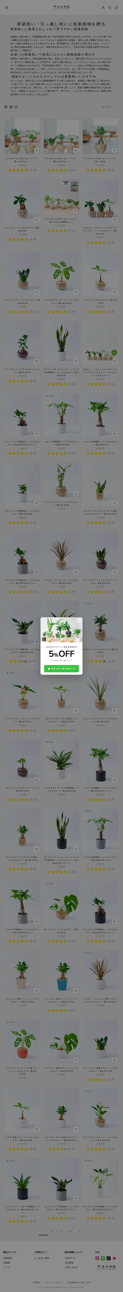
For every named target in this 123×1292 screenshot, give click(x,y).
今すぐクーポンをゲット (63, 668)
